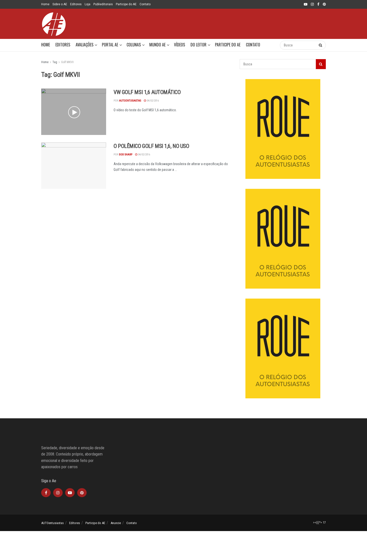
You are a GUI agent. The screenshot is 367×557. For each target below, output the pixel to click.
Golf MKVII (67, 62)
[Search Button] (271, 45)
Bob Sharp (125, 154)
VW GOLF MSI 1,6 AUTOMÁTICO (147, 92)
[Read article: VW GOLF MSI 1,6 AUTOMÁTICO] (73, 112)
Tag (54, 62)
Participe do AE (126, 4)
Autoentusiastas (130, 100)
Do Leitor (198, 45)
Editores (76, 4)
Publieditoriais (103, 4)
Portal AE (110, 45)
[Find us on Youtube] (305, 4)
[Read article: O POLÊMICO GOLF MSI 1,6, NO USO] (73, 165)
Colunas (134, 45)
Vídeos (179, 45)
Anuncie (116, 523)
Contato (145, 4)
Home (45, 4)
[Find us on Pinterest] (324, 4)
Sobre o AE (59, 4)
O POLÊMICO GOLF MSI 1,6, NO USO (151, 146)
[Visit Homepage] (53, 23)
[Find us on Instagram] (312, 4)
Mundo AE (157, 45)
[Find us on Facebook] (318, 4)
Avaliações (84, 45)
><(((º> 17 (319, 522)
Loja (87, 4)
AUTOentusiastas (52, 523)
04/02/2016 (152, 100)
